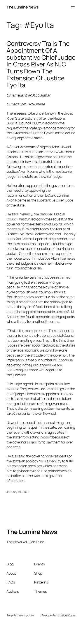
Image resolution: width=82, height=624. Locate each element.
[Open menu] (72, 7)
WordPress (68, 615)
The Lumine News (23, 7)
